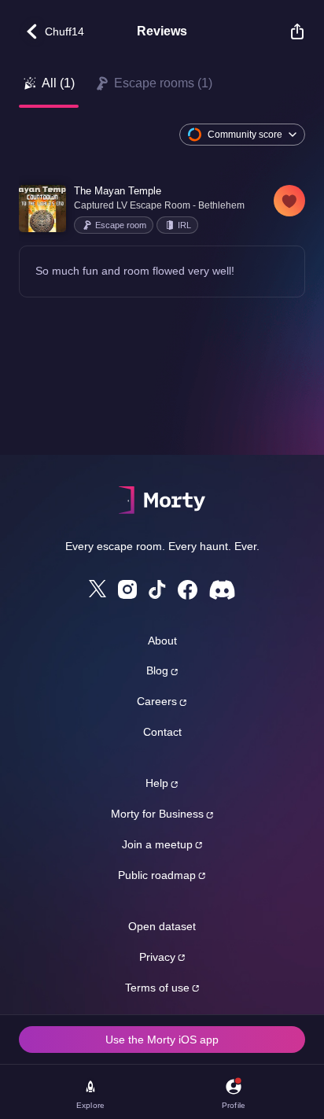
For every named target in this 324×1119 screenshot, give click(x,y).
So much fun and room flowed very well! (134, 270)
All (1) (58, 83)
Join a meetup (157, 844)
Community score (245, 134)
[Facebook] (187, 590)
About (162, 640)
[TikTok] (157, 590)
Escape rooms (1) (163, 83)
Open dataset (162, 926)
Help (156, 783)
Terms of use (157, 987)
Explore (90, 1105)
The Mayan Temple (117, 191)
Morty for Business (157, 813)
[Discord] (222, 590)
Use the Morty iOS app (162, 1039)
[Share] (289, 31)
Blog (157, 670)
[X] (97, 588)
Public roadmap (157, 875)
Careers (157, 701)
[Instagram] (127, 589)
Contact (162, 732)
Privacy (157, 957)
